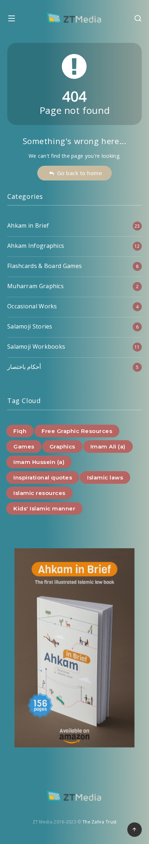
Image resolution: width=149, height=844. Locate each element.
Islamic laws (105, 477)
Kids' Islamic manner (44, 508)
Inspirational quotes (42, 477)
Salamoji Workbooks (36, 346)
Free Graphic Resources (77, 431)
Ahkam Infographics (35, 246)
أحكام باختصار (24, 367)
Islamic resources (39, 493)
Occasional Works (32, 306)
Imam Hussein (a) (38, 462)
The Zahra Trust (99, 822)
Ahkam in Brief (28, 225)
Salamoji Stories (29, 326)
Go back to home (78, 173)
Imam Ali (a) (107, 446)
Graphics (62, 446)
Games (23, 446)
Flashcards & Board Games (44, 266)
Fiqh (19, 431)
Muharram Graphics (35, 286)
